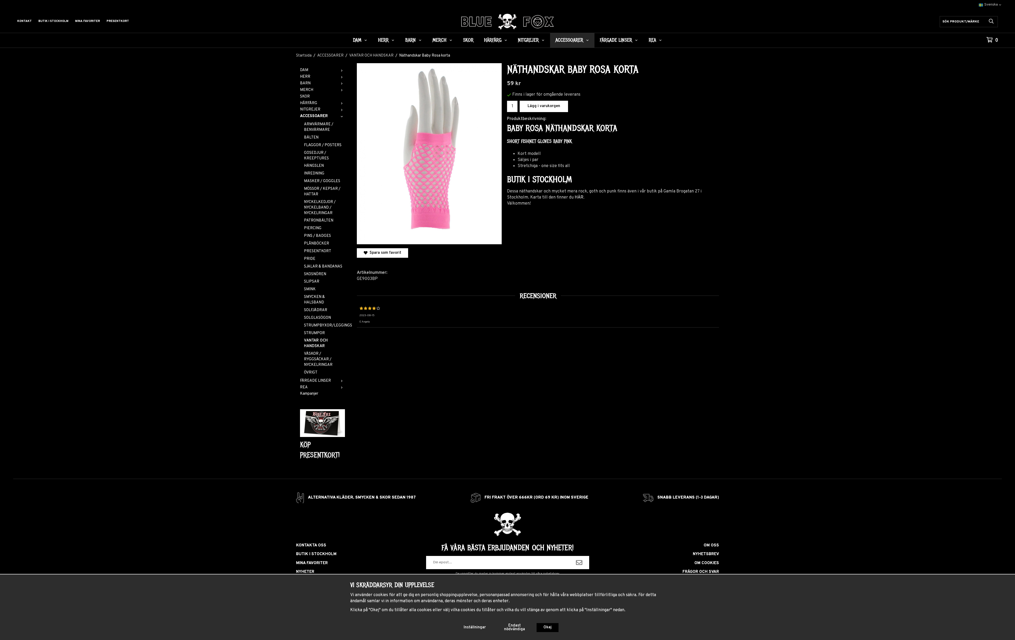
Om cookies (706, 563)
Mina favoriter (87, 21)
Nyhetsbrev (706, 554)
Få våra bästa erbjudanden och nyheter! (507, 547)
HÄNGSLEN (314, 165)
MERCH (439, 40)
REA (652, 40)
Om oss (711, 545)
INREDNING (314, 173)
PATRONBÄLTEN (318, 220)
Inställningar (475, 627)
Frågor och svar (700, 571)
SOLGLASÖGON (317, 317)
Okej (547, 627)
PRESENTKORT (317, 251)
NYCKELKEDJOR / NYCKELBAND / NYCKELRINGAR (320, 208)
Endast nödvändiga (514, 627)
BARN (410, 40)
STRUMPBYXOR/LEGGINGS (324, 325)
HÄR (579, 197)
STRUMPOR (314, 333)
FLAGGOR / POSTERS (323, 145)
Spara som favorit (384, 252)
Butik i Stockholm (53, 21)
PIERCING (312, 228)
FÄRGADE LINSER (616, 40)
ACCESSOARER (569, 40)
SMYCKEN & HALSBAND (314, 299)
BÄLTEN (311, 137)
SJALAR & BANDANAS (323, 266)
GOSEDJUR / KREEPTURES (316, 155)
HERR (383, 40)
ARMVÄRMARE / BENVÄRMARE (318, 127)
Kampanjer (309, 393)
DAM (357, 40)
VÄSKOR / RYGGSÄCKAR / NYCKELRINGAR (318, 359)
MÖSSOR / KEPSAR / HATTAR (322, 191)
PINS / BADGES (317, 235)
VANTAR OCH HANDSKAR (316, 343)
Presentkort (118, 21)
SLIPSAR (311, 281)
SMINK (310, 289)
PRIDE (309, 258)
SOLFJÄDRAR (315, 310)
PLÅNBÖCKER (316, 243)
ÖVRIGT (310, 372)
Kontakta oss (311, 545)
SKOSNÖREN (315, 274)
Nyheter (305, 571)
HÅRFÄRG (492, 40)
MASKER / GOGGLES (322, 181)
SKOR (468, 40)
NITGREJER (528, 40)
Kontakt (24, 21)
